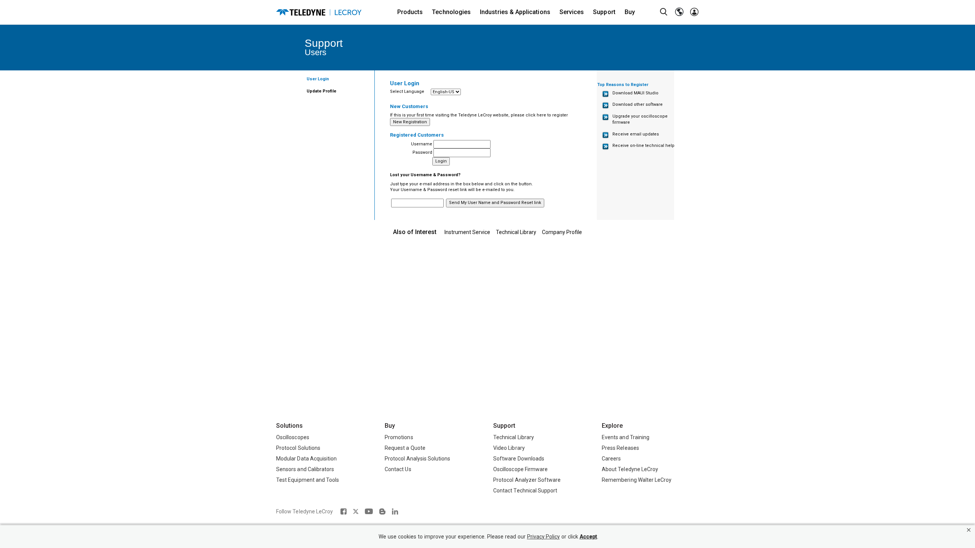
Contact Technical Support (525, 490)
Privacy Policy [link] (543, 537)
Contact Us (398, 469)
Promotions (399, 437)
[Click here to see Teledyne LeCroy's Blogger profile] (382, 511)
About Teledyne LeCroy (630, 469)
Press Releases (620, 448)
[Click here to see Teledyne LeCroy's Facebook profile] (343, 511)
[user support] (694, 12)
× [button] (968, 530)
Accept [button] (588, 537)
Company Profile (562, 232)
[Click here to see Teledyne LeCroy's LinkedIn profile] (395, 511)
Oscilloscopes (292, 437)
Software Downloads (518, 458)
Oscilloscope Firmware (520, 469)
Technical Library (516, 232)
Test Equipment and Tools (307, 480)
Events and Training (625, 437)
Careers (611, 458)
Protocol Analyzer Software (527, 480)
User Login (318, 78)
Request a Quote (405, 448)
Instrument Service (467, 232)
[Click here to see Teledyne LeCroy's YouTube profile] (369, 511)
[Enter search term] (663, 12)
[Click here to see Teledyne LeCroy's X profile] (356, 511)
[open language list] (679, 12)
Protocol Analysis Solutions (418, 458)
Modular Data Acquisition (306, 458)
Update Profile (321, 91)
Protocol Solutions (298, 448)
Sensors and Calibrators (305, 469)
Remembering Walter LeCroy (636, 480)
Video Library (509, 448)
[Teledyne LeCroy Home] (318, 12)
